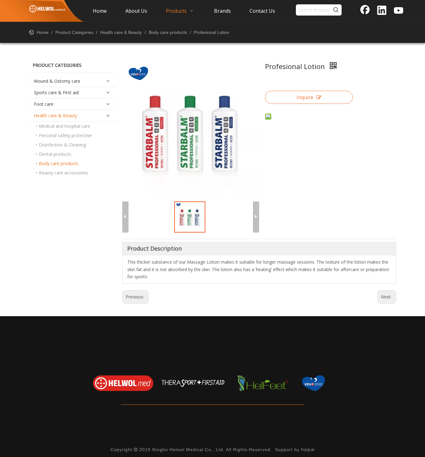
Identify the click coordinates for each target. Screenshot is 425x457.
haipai (308, 449)
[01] (123, 383)
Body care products (58, 163)
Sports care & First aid (56, 92)
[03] (263, 383)
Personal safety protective (65, 135)
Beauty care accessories (63, 173)
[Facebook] (364, 10)
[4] (333, 383)
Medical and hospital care (64, 126)
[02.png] (193, 383)
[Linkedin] (381, 10)
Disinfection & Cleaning (62, 145)
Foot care (44, 104)
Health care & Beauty (55, 115)
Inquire (305, 97)
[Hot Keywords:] (336, 10)
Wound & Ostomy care (57, 81)
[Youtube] (398, 10)
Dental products (55, 154)
